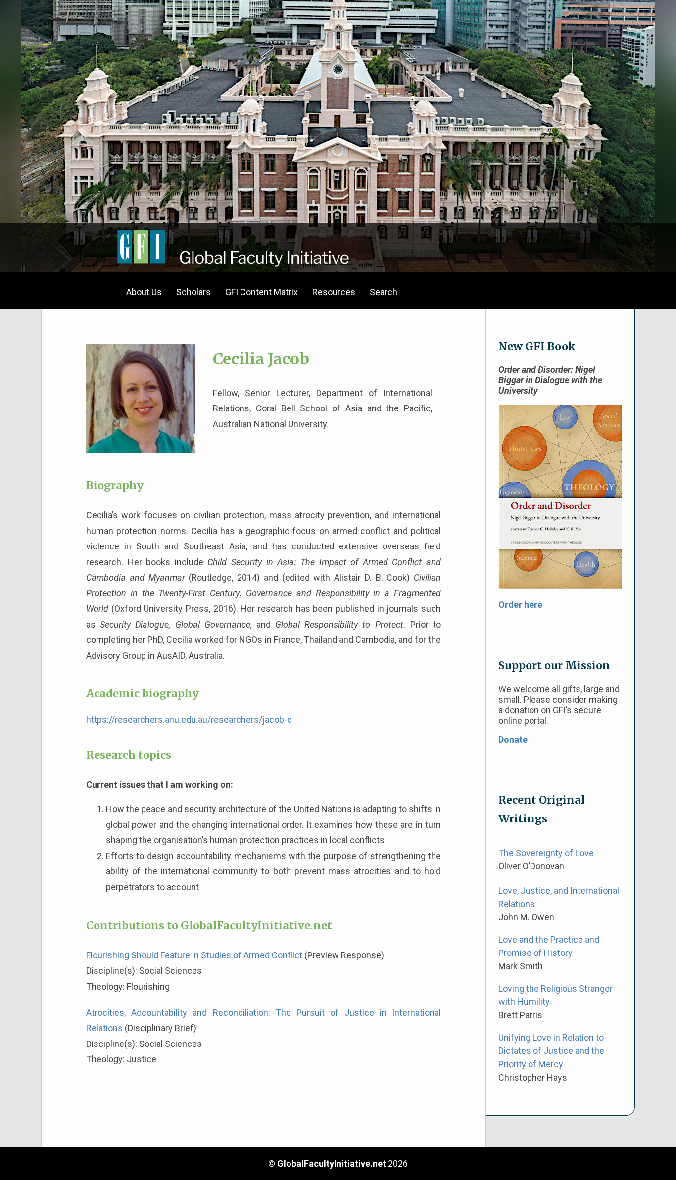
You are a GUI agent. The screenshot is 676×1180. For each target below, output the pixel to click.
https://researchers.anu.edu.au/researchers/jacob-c (189, 719)
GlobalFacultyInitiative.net (331, 1163)
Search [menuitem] (383, 292)
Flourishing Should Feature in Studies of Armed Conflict (194, 955)
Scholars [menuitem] (193, 292)
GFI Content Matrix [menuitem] (261, 292)
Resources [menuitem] (333, 292)
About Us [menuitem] (144, 292)
